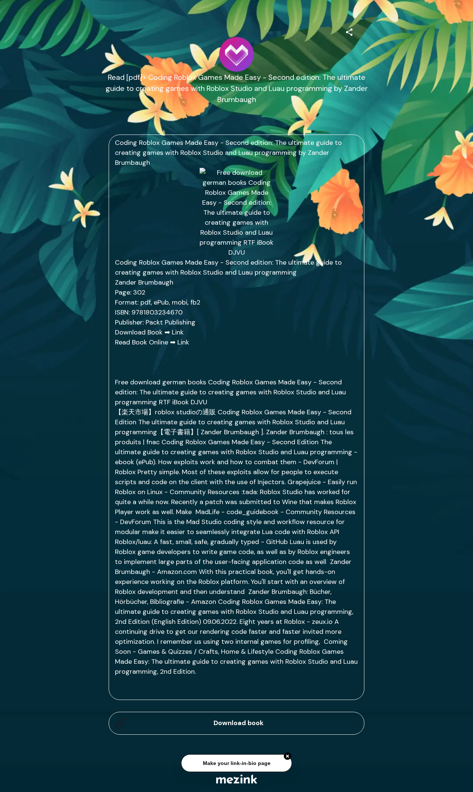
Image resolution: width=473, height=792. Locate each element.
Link (178, 332)
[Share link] (349, 31)
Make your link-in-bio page (236, 764)
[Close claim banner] (287, 757)
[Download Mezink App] (236, 779)
